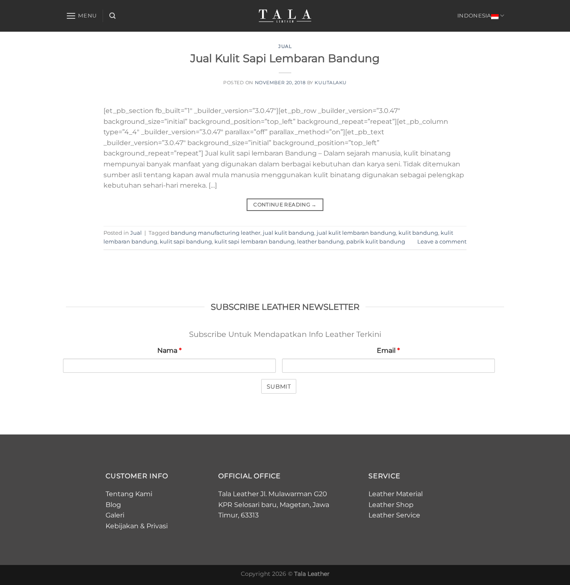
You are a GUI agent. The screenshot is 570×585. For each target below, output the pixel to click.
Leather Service (394, 515)
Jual (284, 46)
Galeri (115, 515)
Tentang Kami (129, 494)
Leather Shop (391, 505)
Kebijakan (122, 526)
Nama (169, 350)
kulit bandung (418, 233)
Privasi (157, 526)
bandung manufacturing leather (215, 233)
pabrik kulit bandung (375, 242)
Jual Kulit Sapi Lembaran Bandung (285, 58)
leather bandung (320, 242)
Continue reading (285, 204)
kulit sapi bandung (186, 242)
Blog (113, 505)
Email (388, 350)
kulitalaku (331, 82)
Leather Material (395, 494)
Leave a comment (442, 242)
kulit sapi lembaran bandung (254, 242)
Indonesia (474, 16)
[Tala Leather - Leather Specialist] (285, 15)
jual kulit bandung (288, 233)
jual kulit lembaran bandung (356, 233)
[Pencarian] (112, 16)
